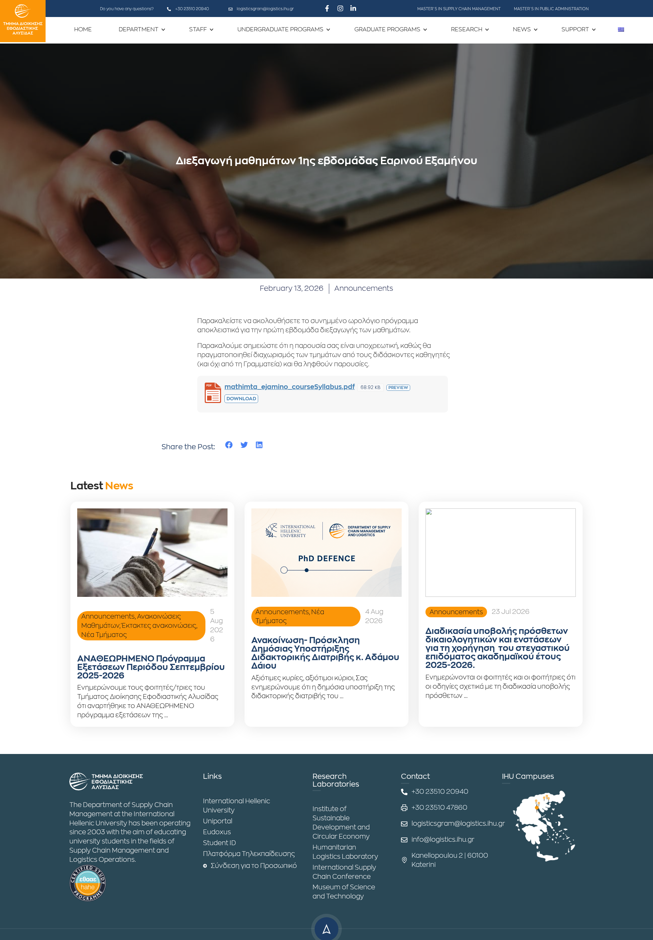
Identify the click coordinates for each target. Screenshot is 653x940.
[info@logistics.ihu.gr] (404, 840)
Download (241, 398)
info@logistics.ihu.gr (443, 839)
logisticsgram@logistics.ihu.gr (265, 9)
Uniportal (217, 821)
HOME (83, 29)
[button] (229, 445)
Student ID (219, 843)
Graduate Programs (387, 29)
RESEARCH (466, 29)
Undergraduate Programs (280, 29)
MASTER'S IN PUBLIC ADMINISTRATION (551, 9)
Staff (198, 29)
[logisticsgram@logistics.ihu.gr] (231, 9)
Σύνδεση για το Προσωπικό (254, 865)
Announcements (363, 288)
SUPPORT (575, 29)
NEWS (522, 29)
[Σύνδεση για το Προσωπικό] (205, 866)
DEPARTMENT (138, 29)
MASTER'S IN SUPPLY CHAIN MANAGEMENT (459, 9)
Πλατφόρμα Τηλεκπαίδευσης (249, 854)
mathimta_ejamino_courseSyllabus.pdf (289, 387)
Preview (398, 388)
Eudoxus (217, 832)
